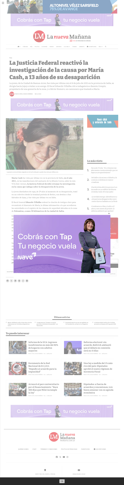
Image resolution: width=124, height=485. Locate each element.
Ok (62, 481)
